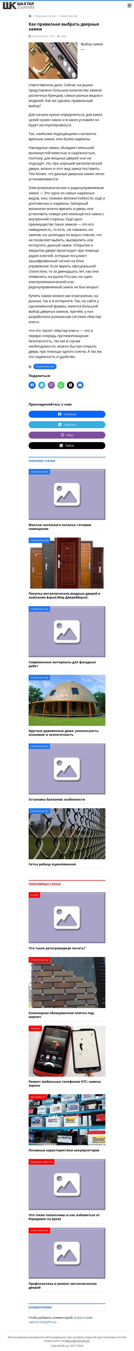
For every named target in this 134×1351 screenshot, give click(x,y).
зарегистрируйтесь (42, 1322)
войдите (80, 1317)
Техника (35, 1028)
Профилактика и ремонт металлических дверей (63, 1285)
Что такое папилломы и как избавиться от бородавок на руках (64, 1217)
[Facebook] (32, 385)
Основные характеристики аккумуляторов (64, 1150)
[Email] (80, 385)
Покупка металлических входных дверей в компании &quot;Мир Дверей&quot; (64, 595)
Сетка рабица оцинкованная (52, 864)
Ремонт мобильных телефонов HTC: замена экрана (65, 1083)
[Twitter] (70, 385)
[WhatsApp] (60, 385)
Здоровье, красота (41, 1161)
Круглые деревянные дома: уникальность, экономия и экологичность (64, 732)
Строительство (45, 366)
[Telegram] (41, 385)
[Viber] (51, 385)
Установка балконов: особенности (57, 799)
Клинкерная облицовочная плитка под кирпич (61, 1015)
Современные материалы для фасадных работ (62, 664)
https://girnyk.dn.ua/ (77, 1340)
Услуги (34, 895)
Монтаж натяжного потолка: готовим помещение (60, 527)
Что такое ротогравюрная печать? (57, 948)
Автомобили (37, 1097)
